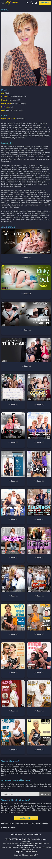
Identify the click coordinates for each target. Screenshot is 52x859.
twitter (13, 827)
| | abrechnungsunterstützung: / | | (24, 825)
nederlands (22, 834)
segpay (44, 823)
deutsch (30, 834)
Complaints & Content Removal (26, 852)
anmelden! (45, 3)
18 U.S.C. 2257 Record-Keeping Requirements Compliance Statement (26, 840)
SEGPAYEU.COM (29, 847)
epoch (38, 823)
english (14, 834)
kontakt (11, 823)
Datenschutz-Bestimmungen (26, 845)
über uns (4, 823)
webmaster (5, 827)
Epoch (17, 847)
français (37, 834)
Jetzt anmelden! (26, 818)
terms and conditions (38, 843)
